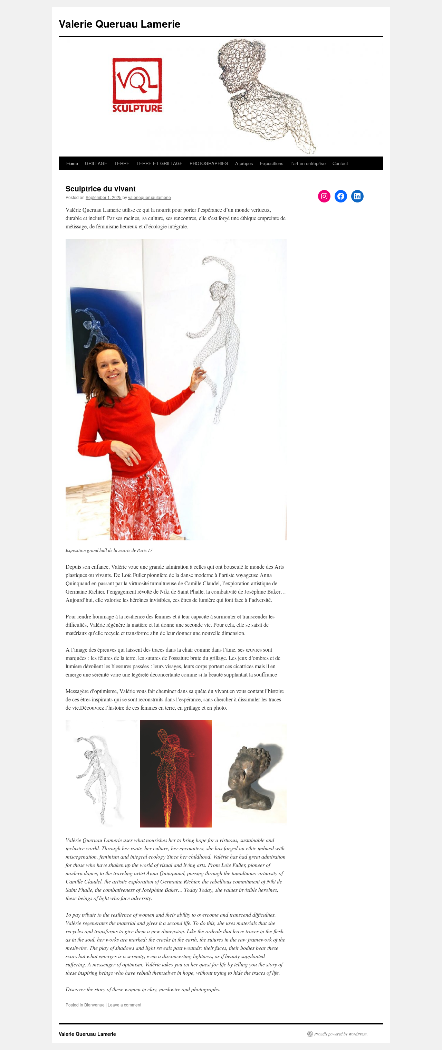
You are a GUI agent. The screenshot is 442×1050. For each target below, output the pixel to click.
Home (72, 163)
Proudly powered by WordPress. (341, 1034)
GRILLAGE (96, 163)
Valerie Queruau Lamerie (120, 23)
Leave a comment (124, 1005)
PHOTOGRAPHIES (209, 163)
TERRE (121, 163)
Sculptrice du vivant (101, 188)
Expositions (272, 163)
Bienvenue (94, 1005)
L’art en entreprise (308, 163)
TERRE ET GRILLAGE (159, 163)
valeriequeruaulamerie (149, 197)
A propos (244, 163)
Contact (340, 163)
